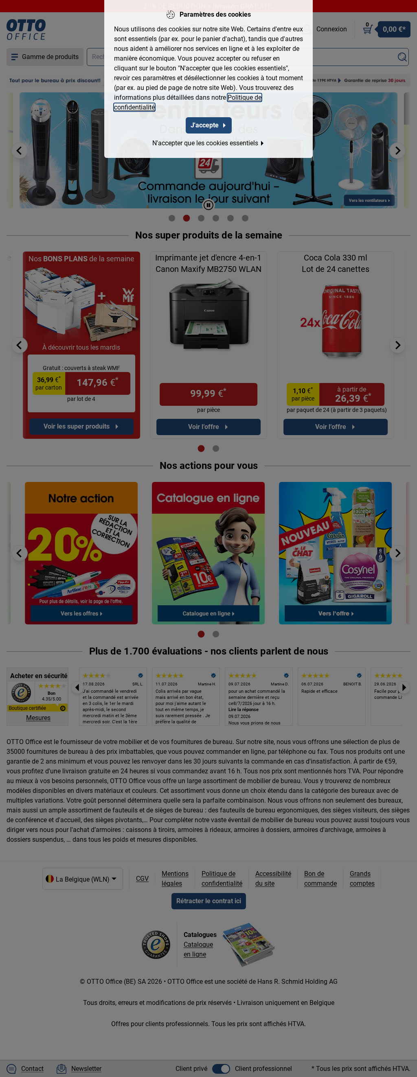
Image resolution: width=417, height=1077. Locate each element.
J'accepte (205, 125)
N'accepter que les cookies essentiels (205, 143)
